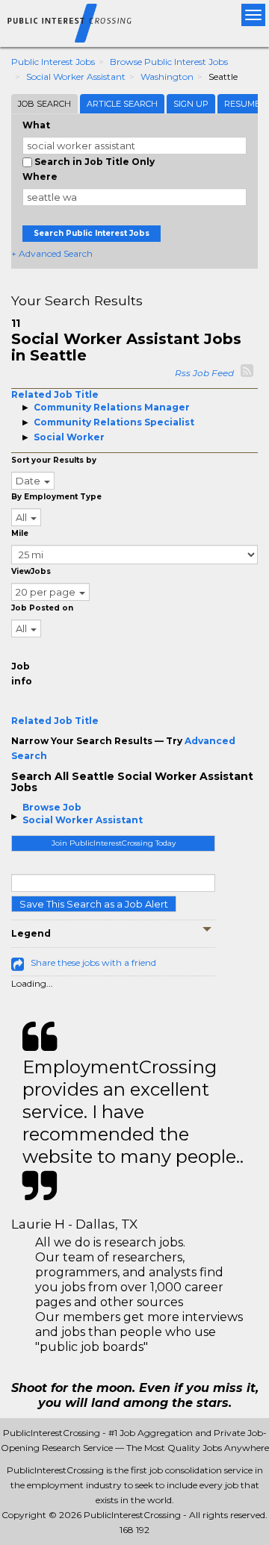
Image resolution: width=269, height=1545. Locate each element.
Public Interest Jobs (53, 61)
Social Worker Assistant (76, 76)
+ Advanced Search (52, 253)
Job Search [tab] (44, 104)
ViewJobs (31, 571)
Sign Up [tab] (190, 104)
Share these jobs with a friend (93, 962)
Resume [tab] (242, 104)
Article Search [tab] (122, 104)
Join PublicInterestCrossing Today (114, 843)
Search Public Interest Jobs (91, 233)
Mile (19, 533)
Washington (167, 76)
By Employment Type (56, 497)
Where (40, 176)
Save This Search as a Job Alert (93, 904)
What (36, 125)
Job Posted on (42, 608)
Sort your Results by (53, 460)
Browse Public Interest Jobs (169, 61)
